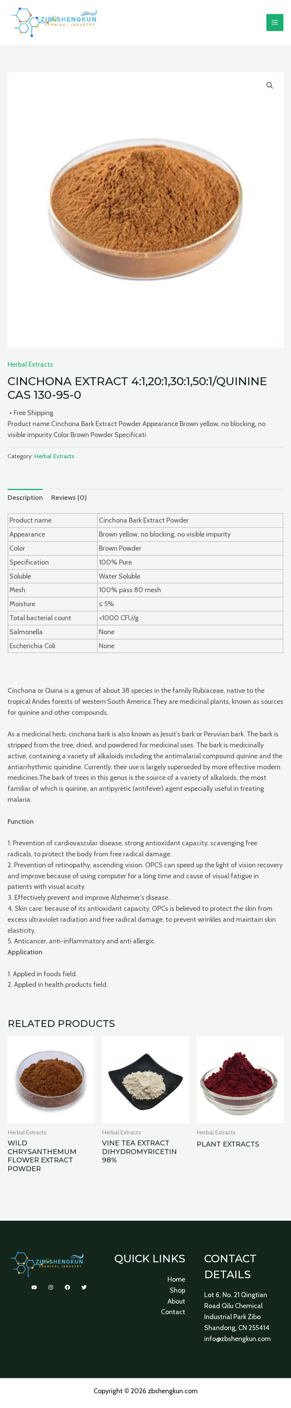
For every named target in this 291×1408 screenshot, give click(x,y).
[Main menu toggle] (274, 22)
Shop (177, 1290)
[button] (270, 85)
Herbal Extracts (30, 364)
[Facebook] (67, 1287)
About (176, 1301)
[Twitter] (84, 1287)
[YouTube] (34, 1287)
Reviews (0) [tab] (69, 497)
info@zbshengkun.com (237, 1339)
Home (176, 1279)
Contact (173, 1312)
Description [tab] (25, 497)
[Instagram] (50, 1287)
